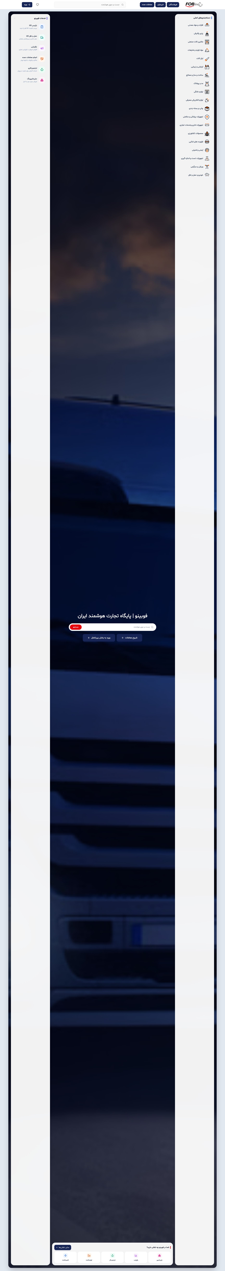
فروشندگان (173, 4)
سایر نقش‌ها (64, 1247)
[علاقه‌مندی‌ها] (37, 4)
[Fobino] (193, 4)
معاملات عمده (147, 4)
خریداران (160, 4)
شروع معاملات (131, 637)
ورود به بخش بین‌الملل (100, 637)
